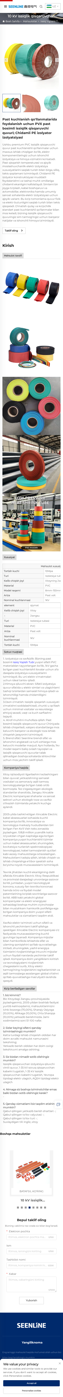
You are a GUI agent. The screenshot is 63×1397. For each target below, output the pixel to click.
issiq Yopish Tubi (24, 662)
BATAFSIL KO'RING (31, 1191)
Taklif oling (11, 230)
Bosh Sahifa (12, 21)
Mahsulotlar (30, 21)
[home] (22, 6)
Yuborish (31, 1300)
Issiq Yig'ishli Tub (51, 21)
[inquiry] (58, 1104)
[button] (6, 60)
